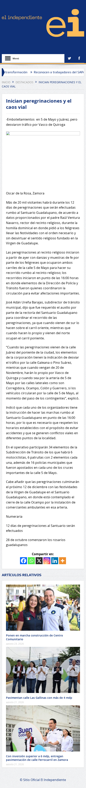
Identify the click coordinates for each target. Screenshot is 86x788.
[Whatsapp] (31, 560)
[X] (39, 560)
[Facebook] (23, 560)
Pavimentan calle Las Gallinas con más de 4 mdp (39, 698)
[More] (62, 560)
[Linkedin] (54, 560)
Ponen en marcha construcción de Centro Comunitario (34, 637)
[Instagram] (46, 560)
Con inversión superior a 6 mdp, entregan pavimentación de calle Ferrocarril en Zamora (37, 758)
